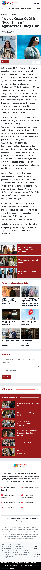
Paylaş (6, 62)
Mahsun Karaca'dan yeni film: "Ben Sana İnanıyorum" (9, 322)
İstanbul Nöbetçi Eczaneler (8, 489)
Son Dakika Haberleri (11, 508)
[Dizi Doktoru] (9, 3)
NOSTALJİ (18, 548)
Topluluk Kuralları (21, 555)
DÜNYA (15, 550)
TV (8, 9)
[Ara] (35, 3)
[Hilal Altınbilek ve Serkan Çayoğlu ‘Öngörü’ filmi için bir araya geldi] (11, 292)
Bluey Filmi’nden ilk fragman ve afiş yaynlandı (28, 322)
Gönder (6, 377)
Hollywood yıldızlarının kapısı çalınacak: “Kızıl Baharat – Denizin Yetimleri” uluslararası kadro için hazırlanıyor (30, 302)
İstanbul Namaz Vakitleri (8, 496)
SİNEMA (15, 9)
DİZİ (3, 9)
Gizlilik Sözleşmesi (11, 552)
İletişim (26, 552)
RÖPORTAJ (34, 519)
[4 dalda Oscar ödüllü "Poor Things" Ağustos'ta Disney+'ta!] (20, 47)
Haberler (4, 15)
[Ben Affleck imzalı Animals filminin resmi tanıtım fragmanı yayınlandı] (30, 333)
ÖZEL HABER (20, 521)
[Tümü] (38, 389)
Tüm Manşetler (29, 503)
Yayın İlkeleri (8, 557)
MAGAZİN (5, 550)
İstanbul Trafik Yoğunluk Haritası (27, 496)
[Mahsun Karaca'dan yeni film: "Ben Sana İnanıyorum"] (11, 314)
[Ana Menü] (38, 3)
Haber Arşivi (28, 508)
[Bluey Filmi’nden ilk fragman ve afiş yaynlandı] (30, 314)
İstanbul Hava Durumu (31, 487)
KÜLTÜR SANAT (27, 9)
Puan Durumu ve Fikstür (12, 503)
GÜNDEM (24, 550)
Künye (6, 555)
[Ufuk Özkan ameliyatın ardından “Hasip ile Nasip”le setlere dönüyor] (11, 333)
